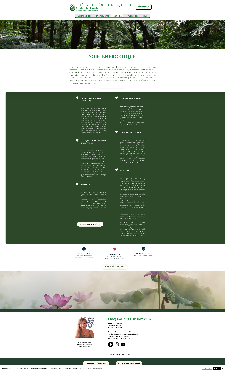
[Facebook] (110, 344)
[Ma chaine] (123, 344)
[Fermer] (223, 368)
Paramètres (207, 368)
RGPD (128, 354)
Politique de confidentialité (94, 368)
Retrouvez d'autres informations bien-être (84, 344)
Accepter (216, 368)
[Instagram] (117, 344)
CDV (123, 354)
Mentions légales (115, 354)
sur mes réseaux (84, 347)
